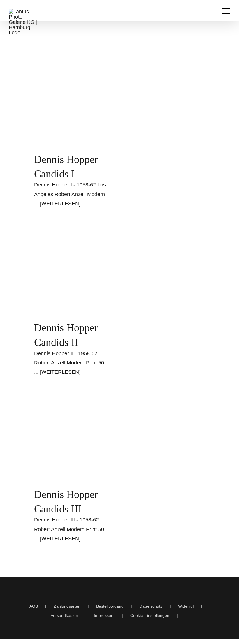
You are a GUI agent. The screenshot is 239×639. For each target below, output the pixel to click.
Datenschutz (150, 606)
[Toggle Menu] (226, 11)
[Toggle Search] (211, 11)
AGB (33, 606)
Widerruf (186, 606)
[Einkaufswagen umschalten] (199, 11)
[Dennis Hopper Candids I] (71, 104)
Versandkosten (64, 615)
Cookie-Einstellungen (149, 615)
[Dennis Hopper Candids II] (71, 272)
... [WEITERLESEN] (57, 204)
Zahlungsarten (67, 606)
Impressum (104, 615)
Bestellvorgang (110, 606)
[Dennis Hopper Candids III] (71, 440)
